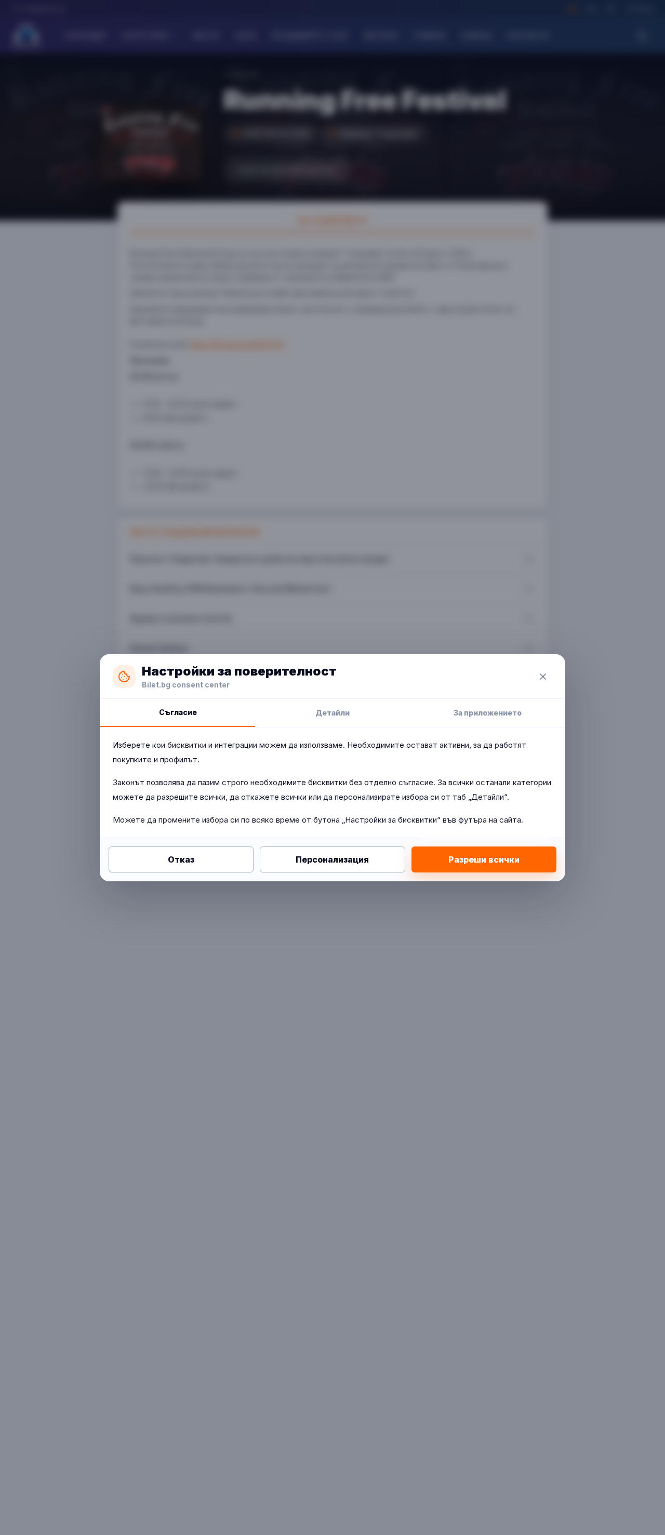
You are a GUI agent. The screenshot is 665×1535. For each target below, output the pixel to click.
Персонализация (332, 859)
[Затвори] (543, 676)
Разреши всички (484, 859)
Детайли (332, 712)
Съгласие (178, 712)
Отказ (181, 859)
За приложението (488, 712)
